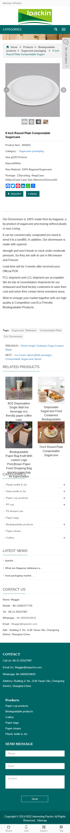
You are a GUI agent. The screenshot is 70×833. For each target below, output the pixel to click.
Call (26, 830)
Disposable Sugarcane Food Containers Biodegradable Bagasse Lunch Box (51, 415)
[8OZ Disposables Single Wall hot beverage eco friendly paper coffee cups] (18, 388)
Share (8, 830)
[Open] (66, 54)
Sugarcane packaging (33, 50)
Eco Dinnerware (13, 336)
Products (28, 47)
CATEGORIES (12, 29)
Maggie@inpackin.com (24, 623)
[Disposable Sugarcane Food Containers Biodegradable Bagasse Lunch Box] (51, 390)
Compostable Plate (50, 330)
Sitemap (42, 820)
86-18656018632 (26, 617)
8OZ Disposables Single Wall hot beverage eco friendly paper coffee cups (19, 411)
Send (35, 798)
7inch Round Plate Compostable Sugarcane (51, 451)
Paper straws (13, 531)
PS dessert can (14, 511)
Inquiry (44, 830)
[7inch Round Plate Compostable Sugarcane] (51, 432)
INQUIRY (15, 193)
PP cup (10, 504)
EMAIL (33, 193)
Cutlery (10, 537)
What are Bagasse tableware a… (24, 568)
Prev (6, 90)
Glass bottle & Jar (16, 491)
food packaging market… (19, 575)
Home (14, 47)
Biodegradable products (19, 524)
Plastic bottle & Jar (16, 484)
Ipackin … (11, 560)
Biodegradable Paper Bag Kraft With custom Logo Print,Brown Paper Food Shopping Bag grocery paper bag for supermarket (19, 464)
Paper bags (12, 517)
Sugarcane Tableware (24, 330)
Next (63, 90)
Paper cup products (17, 497)
